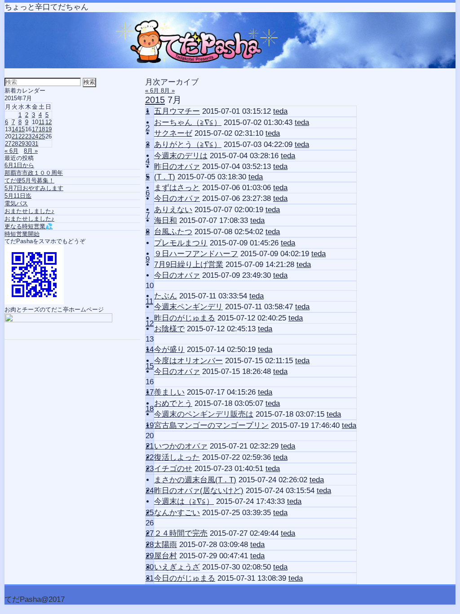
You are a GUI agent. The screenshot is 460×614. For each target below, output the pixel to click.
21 (150, 446)
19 (150, 425)
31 (150, 578)
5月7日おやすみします (33, 188)
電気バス (16, 203)
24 (150, 490)
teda (280, 111)
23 (150, 468)
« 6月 (153, 90)
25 (150, 512)
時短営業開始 (22, 234)
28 (150, 544)
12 (150, 323)
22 (150, 457)
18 (150, 409)
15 (150, 366)
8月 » (168, 90)
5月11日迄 (17, 195)
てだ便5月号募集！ (29, 180)
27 (150, 533)
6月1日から (19, 165)
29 (150, 556)
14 (150, 349)
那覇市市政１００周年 (33, 172)
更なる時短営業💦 (28, 226)
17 (150, 392)
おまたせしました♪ (29, 211)
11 (149, 301)
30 (150, 567)
